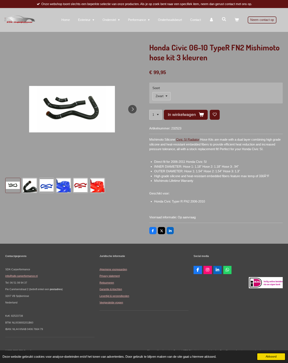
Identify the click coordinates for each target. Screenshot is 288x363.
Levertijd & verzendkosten (114, 296)
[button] (12, 185)
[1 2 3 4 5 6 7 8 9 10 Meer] (155, 115)
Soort (156, 88)
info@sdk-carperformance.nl (21, 276)
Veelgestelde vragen (111, 302)
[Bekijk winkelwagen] (236, 19)
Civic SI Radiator (187, 139)
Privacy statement (110, 276)
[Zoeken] (224, 19)
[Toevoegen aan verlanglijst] (215, 115)
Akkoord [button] (271, 356)
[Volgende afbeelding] (132, 109)
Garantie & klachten (111, 289)
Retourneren (107, 282)
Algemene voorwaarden (113, 269)
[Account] (211, 19)
